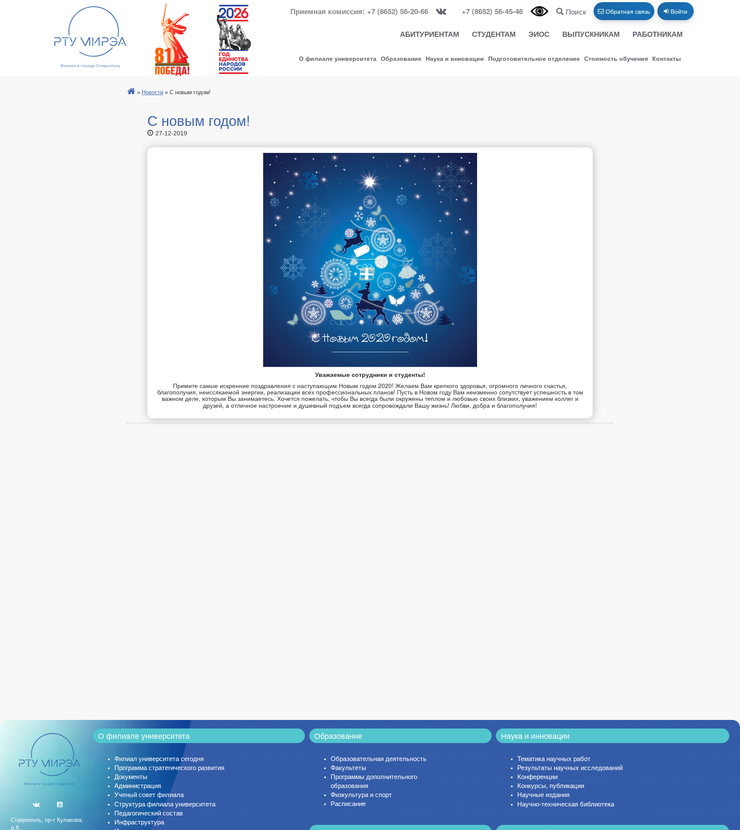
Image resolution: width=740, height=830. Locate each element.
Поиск (575, 11)
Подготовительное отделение (534, 58)
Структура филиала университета (164, 804)
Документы (130, 776)
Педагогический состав (148, 813)
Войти (678, 11)
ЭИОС (538, 34)
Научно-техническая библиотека (565, 804)
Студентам (494, 34)
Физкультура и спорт (361, 794)
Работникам (658, 34)
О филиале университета (337, 58)
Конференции (537, 776)
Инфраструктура (139, 822)
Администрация (137, 785)
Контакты (666, 58)
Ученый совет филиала (149, 794)
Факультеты (348, 767)
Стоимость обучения (616, 58)
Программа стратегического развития (169, 767)
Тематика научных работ (554, 758)
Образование (401, 58)
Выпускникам (591, 34)
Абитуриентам (429, 34)
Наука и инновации (455, 58)
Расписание (348, 803)
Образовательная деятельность (379, 758)
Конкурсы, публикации (550, 785)
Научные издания (543, 794)
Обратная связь (627, 11)
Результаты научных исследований (570, 767)
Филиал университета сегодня (159, 758)
